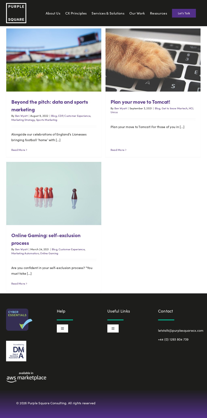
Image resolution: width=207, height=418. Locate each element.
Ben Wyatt (21, 116)
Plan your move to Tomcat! (140, 101)
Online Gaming (49, 253)
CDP (60, 116)
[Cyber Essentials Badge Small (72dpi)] (19, 310)
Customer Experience (77, 116)
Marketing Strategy (23, 120)
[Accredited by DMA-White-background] (16, 342)
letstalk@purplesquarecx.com (180, 330)
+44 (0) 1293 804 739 (173, 339)
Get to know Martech (175, 108)
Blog (54, 116)
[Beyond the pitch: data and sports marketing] (53, 60)
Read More (18, 150)
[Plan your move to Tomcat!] (153, 60)
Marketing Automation (25, 253)
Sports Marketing (46, 120)
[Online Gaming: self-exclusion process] (53, 193)
